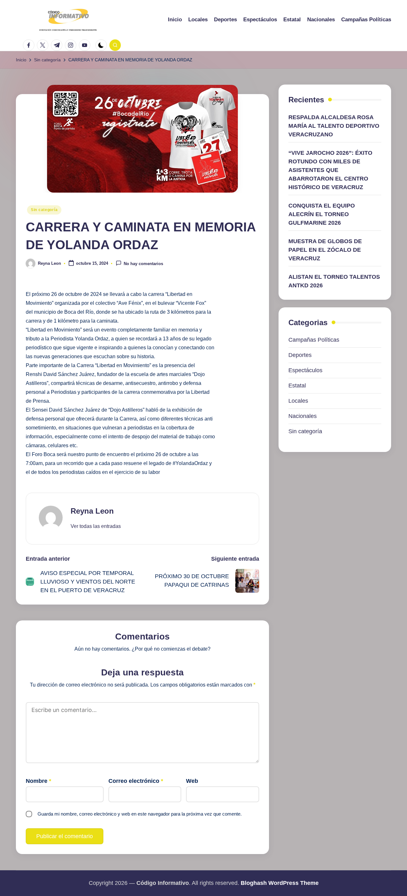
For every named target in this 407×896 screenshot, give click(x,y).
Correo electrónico (135, 781)
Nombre (38, 781)
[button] (96, 526)
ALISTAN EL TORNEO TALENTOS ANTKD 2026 (334, 281)
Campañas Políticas (313, 340)
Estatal (297, 386)
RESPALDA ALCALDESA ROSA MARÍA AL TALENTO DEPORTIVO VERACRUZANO (333, 126)
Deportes (300, 355)
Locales (298, 401)
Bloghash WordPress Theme (280, 883)
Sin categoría (44, 210)
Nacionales (302, 416)
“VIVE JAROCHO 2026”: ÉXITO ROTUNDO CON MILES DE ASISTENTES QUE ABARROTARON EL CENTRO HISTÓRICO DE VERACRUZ (330, 170)
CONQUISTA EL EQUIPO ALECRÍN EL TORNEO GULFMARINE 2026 (321, 214)
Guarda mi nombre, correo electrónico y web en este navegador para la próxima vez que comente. (140, 814)
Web (192, 781)
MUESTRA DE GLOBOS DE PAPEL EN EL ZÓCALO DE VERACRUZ (325, 250)
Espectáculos (305, 370)
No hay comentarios (143, 264)
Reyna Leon (92, 511)
